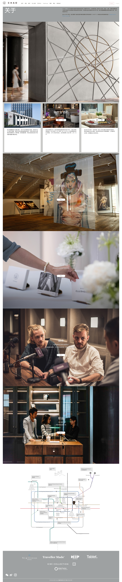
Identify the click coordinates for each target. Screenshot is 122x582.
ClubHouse (45, 3)
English (117, 3)
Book (111, 3)
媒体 (51, 3)
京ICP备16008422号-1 (68, 580)
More (61, 199)
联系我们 (59, 3)
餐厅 (29, 3)
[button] (7, 575)
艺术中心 (39, 3)
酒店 (26, 3)
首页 (22, 3)
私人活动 (34, 3)
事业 (54, 3)
